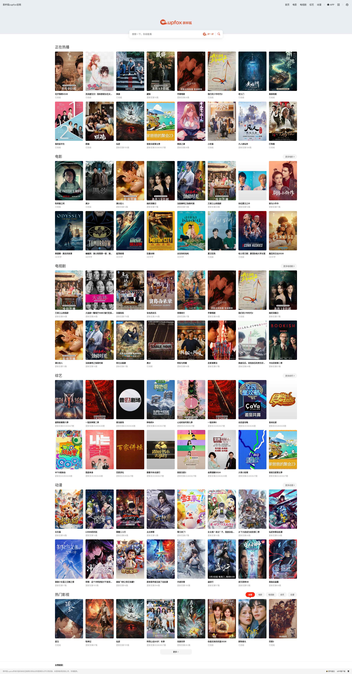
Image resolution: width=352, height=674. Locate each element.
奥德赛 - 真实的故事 (63, 253)
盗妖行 (211, 582)
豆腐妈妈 (120, 313)
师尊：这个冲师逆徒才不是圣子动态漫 (100, 582)
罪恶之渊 (181, 144)
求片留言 (331, 671)
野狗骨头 (242, 641)
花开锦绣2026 (61, 94)
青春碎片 (181, 313)
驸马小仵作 (274, 203)
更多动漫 (289, 485)
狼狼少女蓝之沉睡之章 (64, 582)
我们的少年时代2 (215, 94)
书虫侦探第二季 (275, 363)
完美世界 (181, 641)
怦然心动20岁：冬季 (156, 641)
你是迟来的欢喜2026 (217, 641)
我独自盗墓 (274, 582)
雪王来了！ (182, 532)
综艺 (312, 4)
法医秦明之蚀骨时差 (186, 203)
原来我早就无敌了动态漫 (157, 582)
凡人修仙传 (243, 144)
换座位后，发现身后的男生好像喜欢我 (252, 363)
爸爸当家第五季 (153, 144)
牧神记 (88, 641)
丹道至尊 (181, 582)
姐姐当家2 (181, 472)
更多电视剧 (288, 266)
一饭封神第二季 (92, 422)
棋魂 (87, 144)
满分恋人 (120, 203)
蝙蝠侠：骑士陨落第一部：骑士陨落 (100, 253)
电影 (294, 4)
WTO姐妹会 (60, 472)
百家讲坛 (120, 472)
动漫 (319, 4)
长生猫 (58, 532)
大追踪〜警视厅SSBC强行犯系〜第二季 (100, 313)
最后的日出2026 (276, 253)
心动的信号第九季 (185, 422)
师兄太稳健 (121, 363)
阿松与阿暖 (182, 363)
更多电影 (289, 157)
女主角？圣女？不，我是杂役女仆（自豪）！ (222, 532)
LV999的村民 (91, 532)
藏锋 (149, 94)
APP (332, 4)
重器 (118, 94)
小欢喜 (211, 144)
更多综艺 (289, 376)
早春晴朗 (181, 94)
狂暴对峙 (150, 253)
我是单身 (89, 472)
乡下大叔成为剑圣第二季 (249, 532)
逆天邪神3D (243, 582)
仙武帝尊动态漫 (275, 532)
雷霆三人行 (121, 532)
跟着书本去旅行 (153, 472)
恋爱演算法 (212, 363)
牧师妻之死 (60, 203)
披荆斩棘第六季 (61, 422)
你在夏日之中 (244, 203)
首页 (287, 4)
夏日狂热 (211, 253)
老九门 (241, 94)
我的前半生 (60, 144)
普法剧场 (120, 422)
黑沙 (87, 203)
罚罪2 (271, 641)
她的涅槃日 (151, 203)
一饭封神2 (212, 422)
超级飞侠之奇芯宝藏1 (125, 582)
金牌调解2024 (214, 472)
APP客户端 (341, 671)
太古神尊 (150, 532)
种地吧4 (150, 422)
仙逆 (118, 144)
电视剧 (303, 4)
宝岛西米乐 (151, 313)
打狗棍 (272, 144)
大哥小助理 (243, 472)
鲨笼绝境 (120, 253)
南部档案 (273, 94)
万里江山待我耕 (214, 203)
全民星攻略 (243, 422)
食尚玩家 (273, 422)
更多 (175, 652)
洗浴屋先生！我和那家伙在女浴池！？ (100, 94)
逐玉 (57, 641)
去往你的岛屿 (183, 253)
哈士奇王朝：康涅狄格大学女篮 (251, 253)
